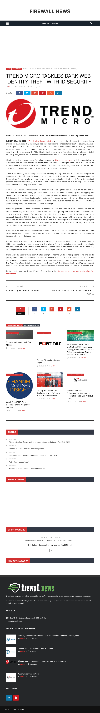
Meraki (10, 333)
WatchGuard (18, 375)
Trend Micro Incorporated (40, 141)
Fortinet (41, 333)
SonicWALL (78, 333)
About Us (15, 709)
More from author (31, 325)
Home (22, 709)
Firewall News (50, 11)
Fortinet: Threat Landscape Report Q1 (48, 361)
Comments (30, 628)
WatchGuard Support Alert (28, 674)
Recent (9, 628)
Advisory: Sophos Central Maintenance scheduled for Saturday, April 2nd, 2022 (48, 635)
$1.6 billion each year (64, 160)
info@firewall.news (15, 621)
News (8, 69)
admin (10, 87)
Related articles (14, 325)
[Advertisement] (50, 45)
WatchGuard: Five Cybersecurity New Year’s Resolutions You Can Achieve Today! (80, 394)
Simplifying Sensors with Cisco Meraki (19, 343)
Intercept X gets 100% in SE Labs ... (23, 290)
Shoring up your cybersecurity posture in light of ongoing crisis (42, 661)
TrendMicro (17, 69)
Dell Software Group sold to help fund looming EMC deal (50, 545)
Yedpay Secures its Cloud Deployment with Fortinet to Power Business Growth (48, 393)
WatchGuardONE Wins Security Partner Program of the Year (18, 405)
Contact (7, 709)
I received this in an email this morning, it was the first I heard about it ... (50, 540)
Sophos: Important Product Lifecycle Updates (35, 648)
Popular (19, 628)
